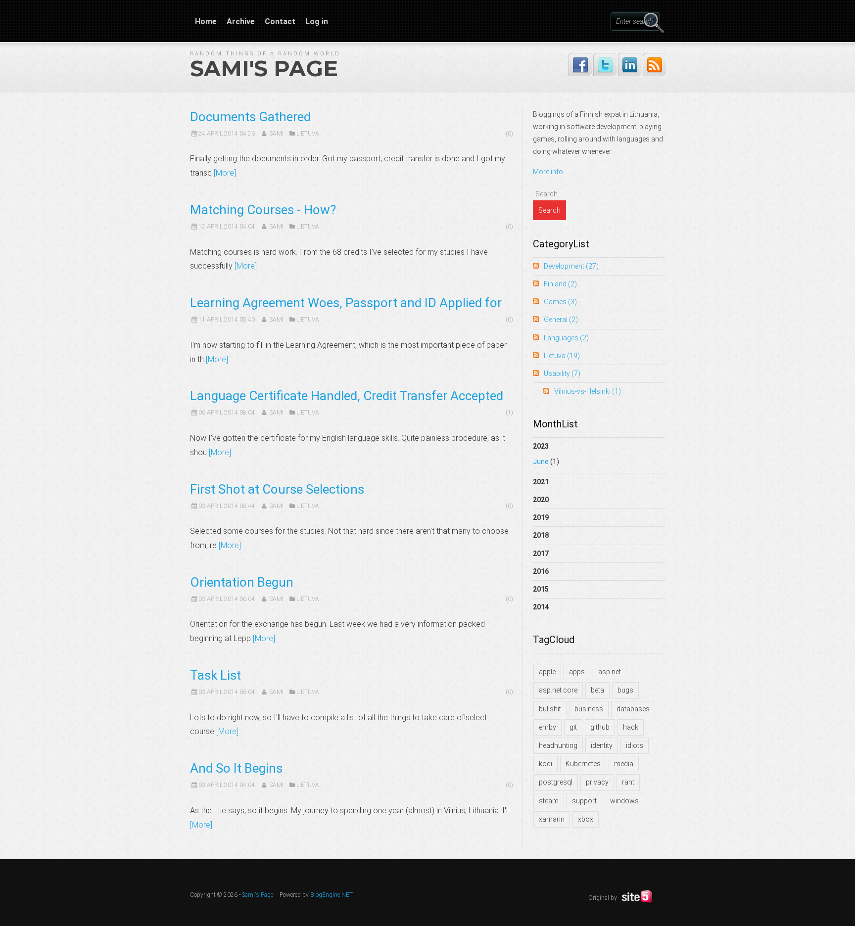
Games (560, 302)
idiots (634, 745)
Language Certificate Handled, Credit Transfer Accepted (346, 395)
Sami (277, 133)
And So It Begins (236, 768)
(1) (509, 412)
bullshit (550, 709)
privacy (597, 782)
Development (571, 266)
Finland (560, 284)
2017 (541, 553)
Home (206, 21)
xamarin (552, 819)
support (584, 801)
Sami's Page (264, 68)
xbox (585, 819)
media (623, 764)
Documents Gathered (250, 116)
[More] (225, 173)
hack (630, 727)
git (573, 727)
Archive (241, 21)
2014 (541, 607)
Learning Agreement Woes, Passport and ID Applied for (346, 302)
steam (549, 801)
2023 (546, 453)
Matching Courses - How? (263, 209)
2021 (541, 482)
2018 (541, 535)
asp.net (609, 672)
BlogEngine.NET (331, 894)
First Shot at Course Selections (277, 489)
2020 (541, 500)
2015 (541, 589)
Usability (562, 373)
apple (547, 672)
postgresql (555, 782)
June (541, 461)
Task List (215, 675)
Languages (566, 338)
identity (602, 745)
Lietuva (307, 133)
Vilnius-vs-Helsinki (587, 391)
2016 (541, 571)
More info (548, 172)
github (600, 727)
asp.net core (558, 690)
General (561, 320)
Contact (280, 21)
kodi (545, 764)
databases (633, 709)
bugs (625, 690)
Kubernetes (583, 764)
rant (628, 782)
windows (624, 801)
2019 (541, 517)
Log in (316, 21)
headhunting (558, 745)
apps (577, 672)
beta (597, 690)
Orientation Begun (241, 582)
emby (547, 727)
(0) (509, 133)
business (588, 709)
